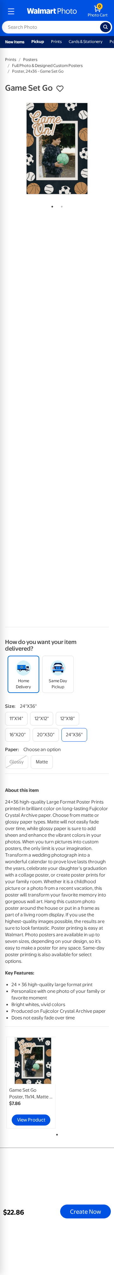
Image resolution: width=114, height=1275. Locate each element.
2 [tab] (60, 205)
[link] (31, 1082)
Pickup (37, 41)
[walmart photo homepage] (52, 11)
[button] (60, 88)
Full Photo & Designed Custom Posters (47, 65)
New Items (14, 41)
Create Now (85, 1211)
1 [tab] (51, 205)
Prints (56, 41)
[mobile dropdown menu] (11, 11)
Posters (30, 59)
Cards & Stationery (86, 41)
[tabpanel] (57, 148)
